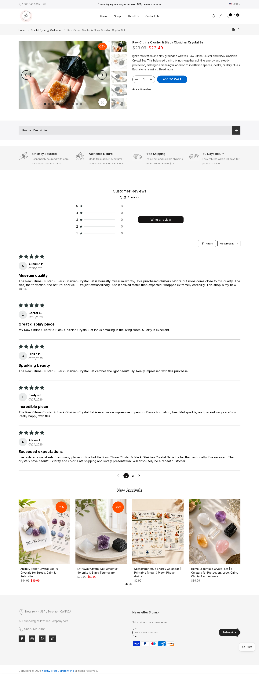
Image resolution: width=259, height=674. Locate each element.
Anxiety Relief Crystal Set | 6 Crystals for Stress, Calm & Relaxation (39, 572)
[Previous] (26, 75)
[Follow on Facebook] (22, 638)
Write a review (161, 220)
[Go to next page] (140, 475)
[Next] (102, 75)
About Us (133, 16)
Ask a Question (142, 89)
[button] (99, 206)
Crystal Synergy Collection (46, 30)
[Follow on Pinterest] (42, 638)
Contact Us (152, 16)
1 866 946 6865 (31, 4)
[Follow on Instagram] (32, 638)
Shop (117, 16)
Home (104, 16)
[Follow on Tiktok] (52, 638)
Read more (166, 69)
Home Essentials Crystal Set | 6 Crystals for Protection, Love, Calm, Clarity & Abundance (214, 572)
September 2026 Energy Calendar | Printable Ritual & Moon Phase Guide (157, 572)
